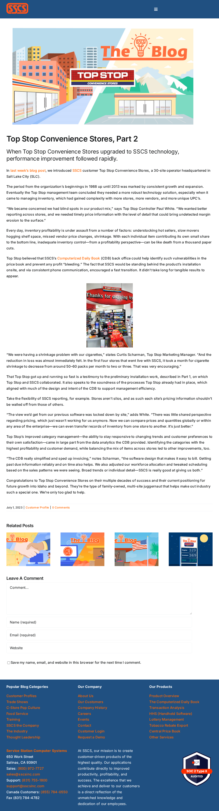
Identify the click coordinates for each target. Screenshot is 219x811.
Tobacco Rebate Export (168, 725)
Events (83, 719)
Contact (84, 725)
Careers (84, 713)
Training (13, 719)
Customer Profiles (21, 696)
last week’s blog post (28, 170)
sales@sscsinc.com (23, 774)
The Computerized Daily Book (174, 702)
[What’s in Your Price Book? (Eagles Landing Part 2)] (82, 549)
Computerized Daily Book (78, 258)
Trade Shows (17, 702)
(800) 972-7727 (31, 768)
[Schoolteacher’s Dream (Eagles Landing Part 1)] (136, 549)
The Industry (17, 731)
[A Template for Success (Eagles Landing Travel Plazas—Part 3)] (28, 549)
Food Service (17, 713)
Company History (92, 707)
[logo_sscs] (17, 5)
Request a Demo (91, 737)
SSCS (77, 170)
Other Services (161, 737)
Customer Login (91, 731)
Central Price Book (164, 731)
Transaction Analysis (166, 707)
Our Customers (90, 702)
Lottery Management (166, 719)
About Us (85, 696)
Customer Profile (37, 507)
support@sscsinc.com (25, 786)
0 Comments (61, 507)
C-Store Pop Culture (23, 707)
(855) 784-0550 (54, 792)
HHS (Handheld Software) (170, 713)
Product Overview (164, 696)
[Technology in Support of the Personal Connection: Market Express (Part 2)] (191, 549)
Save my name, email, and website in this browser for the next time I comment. (76, 662)
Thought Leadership (23, 737)
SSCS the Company (22, 725)
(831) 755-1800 (34, 780)
